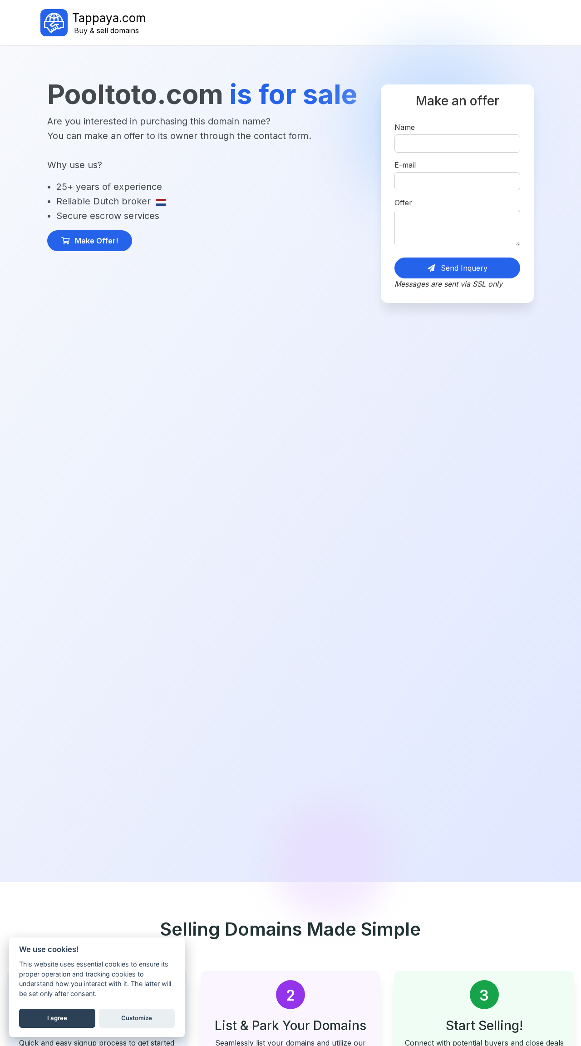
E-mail (405, 164)
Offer (403, 202)
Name (404, 127)
